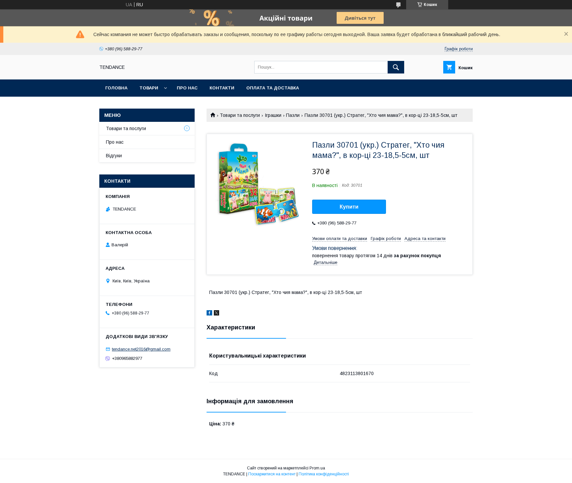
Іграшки (273, 115)
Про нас (187, 87)
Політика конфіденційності (324, 474)
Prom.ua (317, 468)
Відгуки (114, 155)
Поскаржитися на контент (272, 474)
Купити (349, 207)
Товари (148, 87)
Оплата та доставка (272, 87)
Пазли (293, 115)
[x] (216, 313)
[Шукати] (396, 67)
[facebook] (209, 313)
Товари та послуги (240, 115)
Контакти (222, 87)
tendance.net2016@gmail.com (141, 349)
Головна (116, 87)
